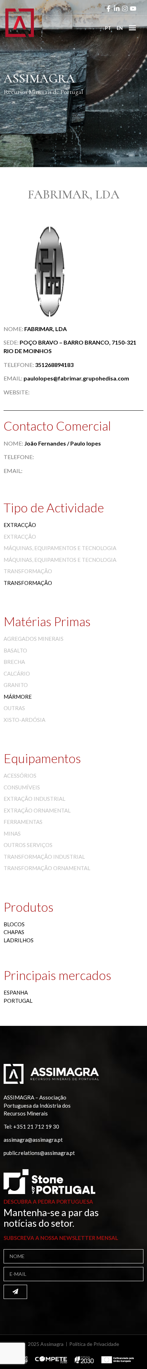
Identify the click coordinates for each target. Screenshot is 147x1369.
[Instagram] (125, 8)
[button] (132, 27)
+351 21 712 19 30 (36, 1126)
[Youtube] (133, 8)
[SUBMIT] (15, 1292)
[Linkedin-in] (116, 8)
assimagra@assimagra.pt (33, 1139)
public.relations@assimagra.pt (39, 1153)
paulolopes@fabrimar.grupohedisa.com (76, 378)
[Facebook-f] (108, 8)
